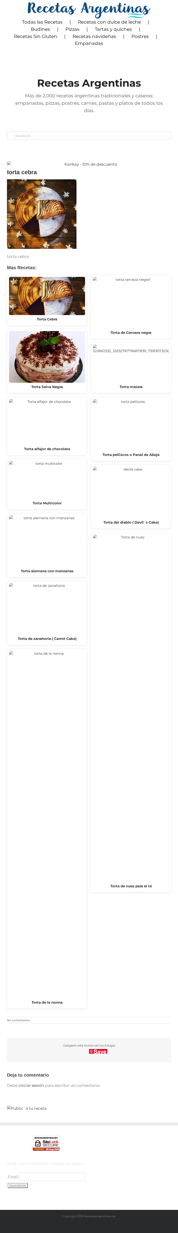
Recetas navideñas (94, 36)
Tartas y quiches (113, 29)
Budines (40, 29)
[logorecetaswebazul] (89, 4)
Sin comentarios (18, 1020)
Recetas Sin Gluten (35, 36)
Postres (140, 36)
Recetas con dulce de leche (109, 22)
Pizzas (72, 29)
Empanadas (89, 43)
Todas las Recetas (42, 22)
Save (100, 1051)
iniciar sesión (32, 1085)
